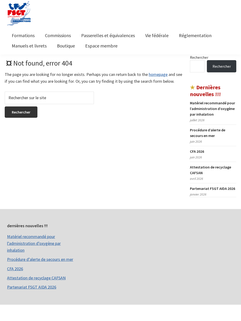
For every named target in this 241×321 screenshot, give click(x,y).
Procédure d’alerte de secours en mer (40, 259)
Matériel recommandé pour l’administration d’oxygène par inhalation (212, 109)
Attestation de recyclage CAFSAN (36, 278)
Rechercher (199, 57)
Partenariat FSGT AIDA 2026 (212, 188)
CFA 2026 (197, 151)
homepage (158, 74)
